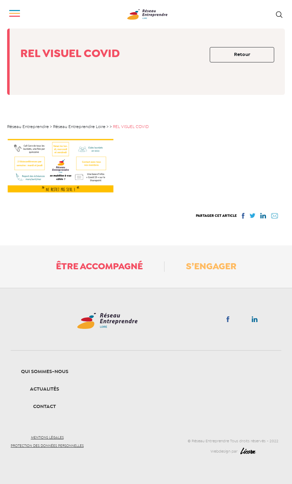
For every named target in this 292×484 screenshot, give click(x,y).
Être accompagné (99, 266)
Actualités (44, 389)
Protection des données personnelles (47, 446)
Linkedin (254, 320)
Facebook (227, 320)
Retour (242, 54)
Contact (44, 406)
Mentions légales (47, 437)
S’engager (211, 266)
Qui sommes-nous (44, 371)
